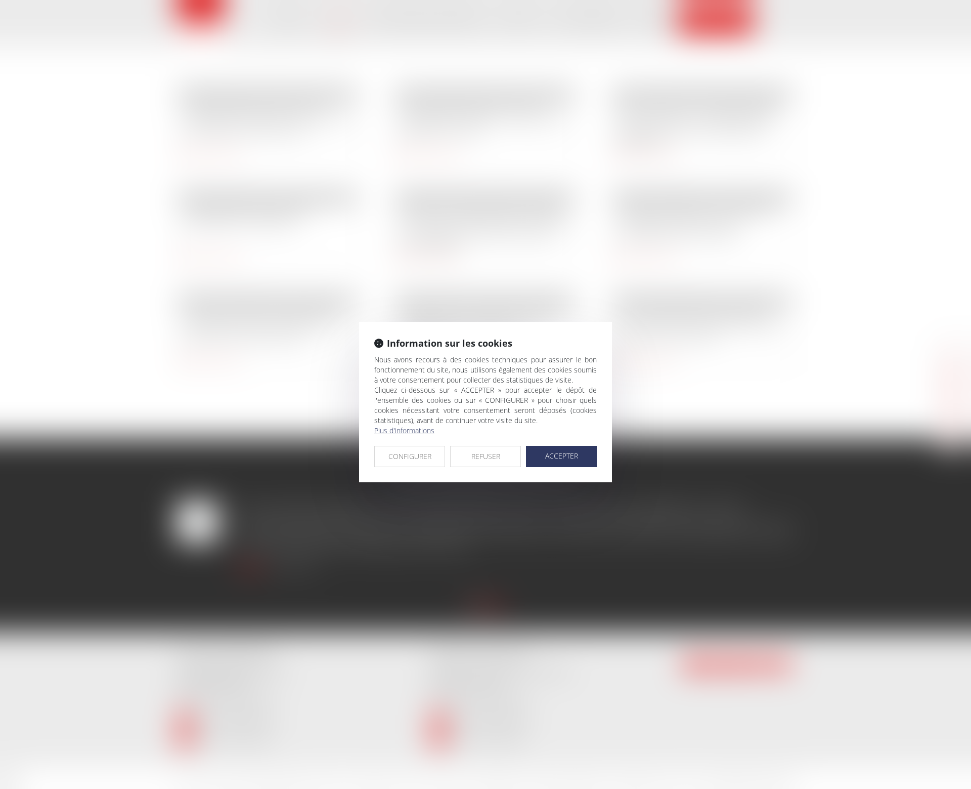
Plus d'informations (404, 430)
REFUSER (485, 456)
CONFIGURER (409, 456)
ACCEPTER (561, 456)
